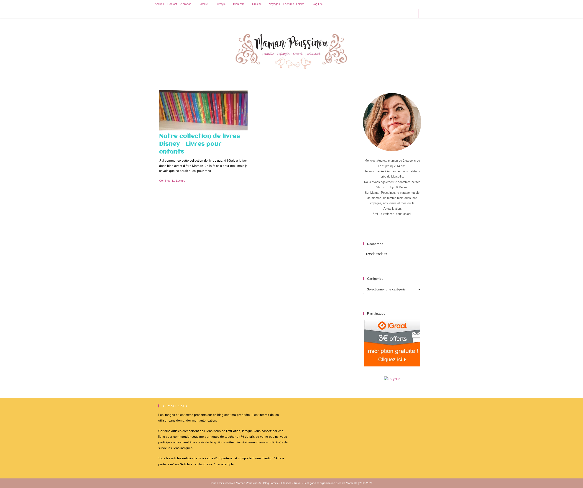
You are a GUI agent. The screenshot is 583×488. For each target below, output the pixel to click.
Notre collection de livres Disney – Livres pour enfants (199, 144)
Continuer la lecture (174, 181)
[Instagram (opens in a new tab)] (407, 13)
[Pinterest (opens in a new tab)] (401, 13)
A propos (185, 4)
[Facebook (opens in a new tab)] (395, 13)
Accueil (159, 4)
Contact (172, 4)
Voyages (274, 4)
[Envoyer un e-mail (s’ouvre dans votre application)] (413, 13)
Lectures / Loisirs (293, 4)
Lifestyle (220, 4)
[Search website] (423, 13)
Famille (203, 4)
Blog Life (317, 4)
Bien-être (239, 4)
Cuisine (257, 4)
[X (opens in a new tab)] (389, 13)
